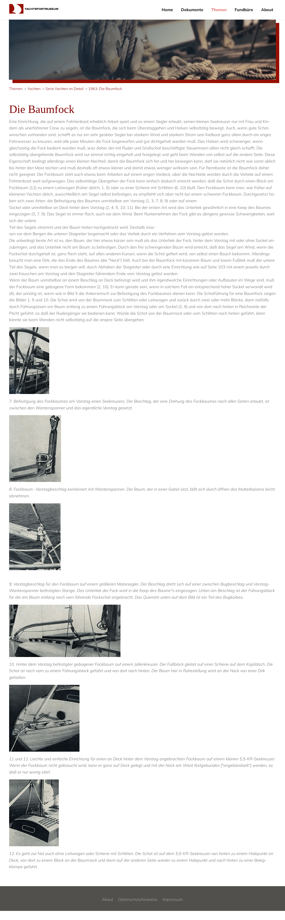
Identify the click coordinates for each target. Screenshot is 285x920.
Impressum (173, 899)
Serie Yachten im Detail (64, 88)
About (267, 9)
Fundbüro (244, 9)
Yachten (34, 88)
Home (167, 9)
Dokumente (192, 9)
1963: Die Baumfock (105, 88)
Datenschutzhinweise (137, 899)
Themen (219, 9)
